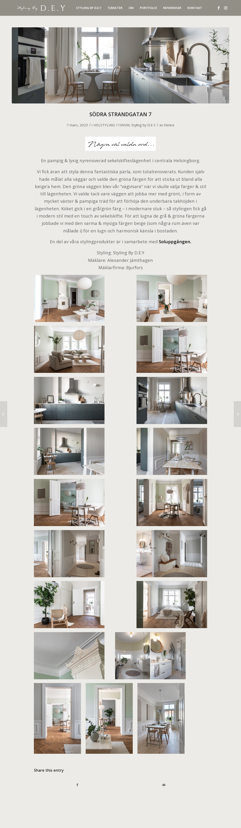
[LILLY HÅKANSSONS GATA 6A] (3, 414)
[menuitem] (88, 8)
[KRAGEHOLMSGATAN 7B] (237, 414)
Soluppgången (174, 241)
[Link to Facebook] (218, 7)
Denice (169, 125)
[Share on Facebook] (77, 785)
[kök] (120, 65)
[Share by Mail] (164, 785)
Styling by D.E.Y (143, 125)
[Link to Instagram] (225, 7)
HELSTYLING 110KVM (111, 125)
